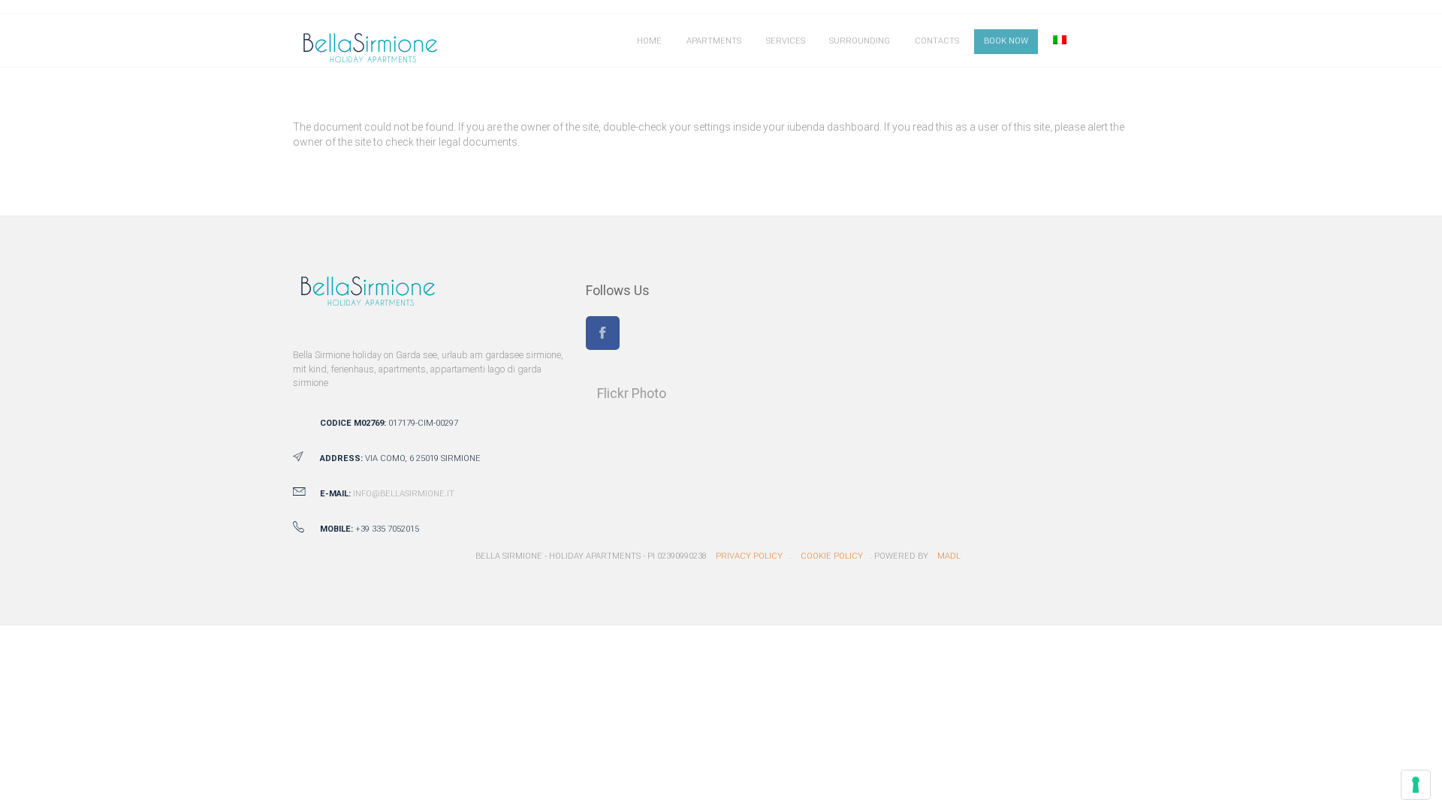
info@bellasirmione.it (403, 494)
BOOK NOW (1006, 41)
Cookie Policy (832, 556)
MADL (949, 556)
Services (785, 41)
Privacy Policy (749, 556)
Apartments (713, 41)
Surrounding (859, 41)
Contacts (937, 41)
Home (649, 41)
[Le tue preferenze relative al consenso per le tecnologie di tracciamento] (1415, 784)
